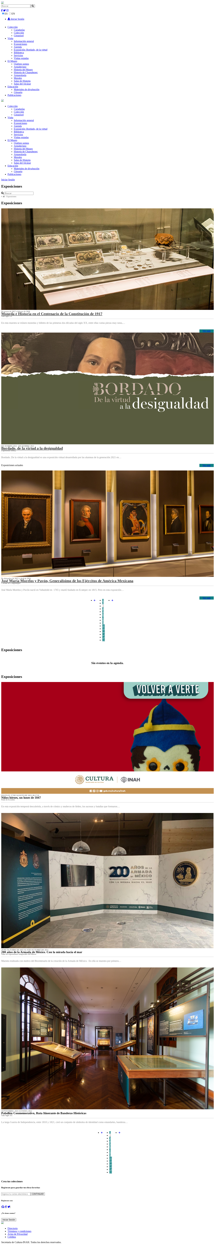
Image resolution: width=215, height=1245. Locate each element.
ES (6, 13)
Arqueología (20, 75)
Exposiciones (20, 44)
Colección (13, 27)
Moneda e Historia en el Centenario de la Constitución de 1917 (51, 314)
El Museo (12, 61)
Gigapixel (19, 35)
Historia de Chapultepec (26, 72)
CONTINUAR (38, 1194)
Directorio (13, 1228)
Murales (18, 78)
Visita (10, 38)
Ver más (207, 331)
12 (103, 631)
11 (103, 628)
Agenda (18, 47)
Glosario (18, 92)
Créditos (12, 1237)
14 (103, 637)
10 (103, 625)
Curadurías (19, 30)
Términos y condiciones (19, 1231)
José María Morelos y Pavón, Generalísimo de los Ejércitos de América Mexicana (67, 581)
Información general (24, 41)
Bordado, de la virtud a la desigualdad (32, 448)
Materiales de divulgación (26, 89)
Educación (13, 86)
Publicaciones (14, 95)
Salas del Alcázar (22, 83)
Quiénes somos (21, 64)
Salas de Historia (22, 81)
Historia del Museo (23, 69)
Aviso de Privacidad (18, 1234)
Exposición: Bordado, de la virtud (30, 49)
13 (103, 634)
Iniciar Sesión (17, 19)
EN (13, 13)
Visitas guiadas (21, 58)
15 (103, 640)
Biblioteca (19, 52)
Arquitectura (20, 66)
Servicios (18, 55)
